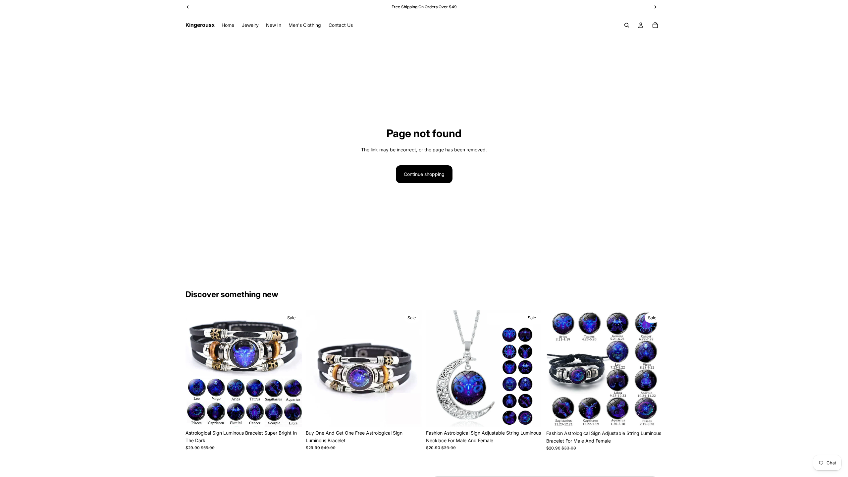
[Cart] (655, 25)
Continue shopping (424, 174)
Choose (417, 416)
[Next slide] (292, 368)
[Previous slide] (195, 368)
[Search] (626, 25)
